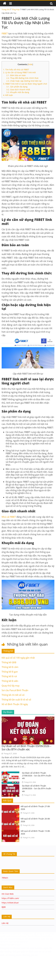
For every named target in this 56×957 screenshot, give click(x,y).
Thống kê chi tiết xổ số (13, 694)
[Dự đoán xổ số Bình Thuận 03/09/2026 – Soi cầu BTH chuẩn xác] (28, 718)
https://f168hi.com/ (10, 898)
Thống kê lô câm (10, 667)
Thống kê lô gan (10, 671)
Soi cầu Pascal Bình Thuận (15, 690)
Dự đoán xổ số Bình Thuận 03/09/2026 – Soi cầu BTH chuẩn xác (26, 747)
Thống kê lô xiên (10, 680)
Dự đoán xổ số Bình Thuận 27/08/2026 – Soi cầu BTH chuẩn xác (36, 775)
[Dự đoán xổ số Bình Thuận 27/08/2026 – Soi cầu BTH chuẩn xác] (11, 773)
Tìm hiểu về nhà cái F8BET (16, 69)
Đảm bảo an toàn (16, 75)
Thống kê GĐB (9, 662)
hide (30, 64)
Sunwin (39, 948)
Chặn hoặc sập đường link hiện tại (23, 81)
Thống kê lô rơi (9, 676)
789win (5, 877)
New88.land (22, 941)
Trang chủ (6, 9)
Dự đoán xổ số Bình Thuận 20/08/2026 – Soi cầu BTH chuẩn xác (36, 788)
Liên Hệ (5, 923)
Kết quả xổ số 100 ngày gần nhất (18, 657)
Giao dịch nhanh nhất (18, 89)
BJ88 (4, 907)
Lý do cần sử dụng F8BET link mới (19, 72)
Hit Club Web (8, 894)
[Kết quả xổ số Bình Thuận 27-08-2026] (11, 806)
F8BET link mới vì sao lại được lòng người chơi (25, 83)
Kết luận (8, 95)
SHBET (3, 933)
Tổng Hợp (16, 9)
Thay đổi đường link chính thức (22, 78)
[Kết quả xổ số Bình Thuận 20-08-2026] (11, 819)
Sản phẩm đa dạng (16, 86)
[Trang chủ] (5, 3)
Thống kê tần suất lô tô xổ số (16, 699)
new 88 (12, 941)
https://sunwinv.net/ (10, 944)
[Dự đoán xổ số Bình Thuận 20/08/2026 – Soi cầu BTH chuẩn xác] (11, 786)
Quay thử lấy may (10, 685)
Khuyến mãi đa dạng (17, 92)
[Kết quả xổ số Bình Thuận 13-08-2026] (11, 831)
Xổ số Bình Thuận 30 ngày (15, 704)
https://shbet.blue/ (10, 902)
